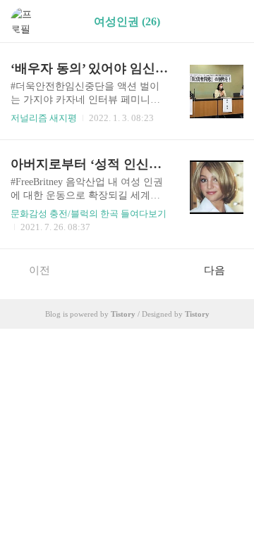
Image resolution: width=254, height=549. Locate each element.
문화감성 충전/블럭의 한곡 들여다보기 (89, 213)
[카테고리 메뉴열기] (229, 21)
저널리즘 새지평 (44, 118)
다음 (214, 270)
